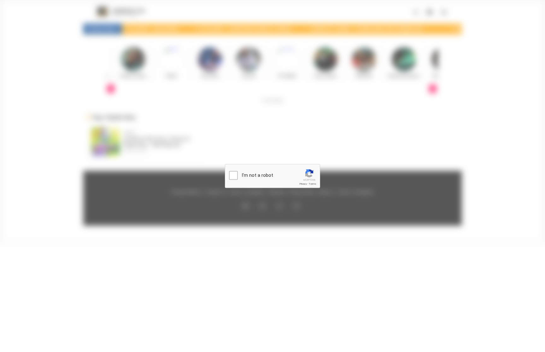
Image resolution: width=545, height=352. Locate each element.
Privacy (303, 183)
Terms (312, 183)
